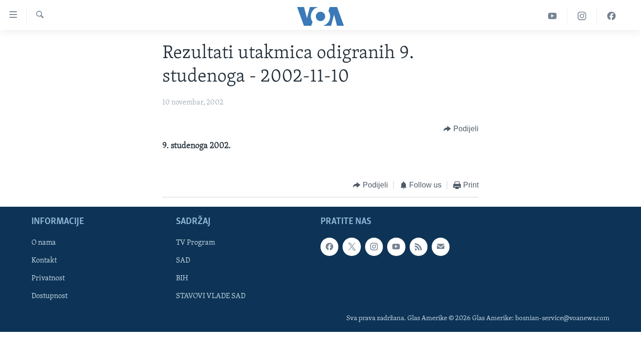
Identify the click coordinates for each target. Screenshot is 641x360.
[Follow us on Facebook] (329, 246)
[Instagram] (582, 16)
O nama (43, 243)
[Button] (461, 129)
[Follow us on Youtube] (396, 246)
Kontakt (44, 260)
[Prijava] (441, 246)
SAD (183, 260)
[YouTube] (552, 16)
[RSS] (418, 246)
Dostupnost (49, 296)
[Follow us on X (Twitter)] (351, 246)
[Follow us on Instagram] (374, 246)
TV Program (195, 243)
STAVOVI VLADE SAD (210, 296)
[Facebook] (611, 16)
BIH (182, 278)
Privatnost (48, 278)
